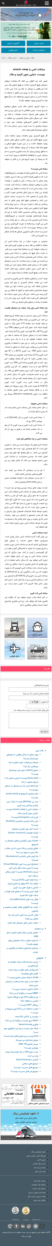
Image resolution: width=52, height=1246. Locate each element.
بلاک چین (39, 750)
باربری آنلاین (41, 1160)
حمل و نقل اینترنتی (39, 1163)
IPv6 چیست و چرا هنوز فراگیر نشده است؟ (21, 1036)
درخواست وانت (39, 50)
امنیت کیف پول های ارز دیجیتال (25, 829)
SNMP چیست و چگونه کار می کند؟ (23, 993)
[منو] (47, 3)
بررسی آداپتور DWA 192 (28, 1044)
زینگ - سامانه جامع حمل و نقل (26, 5)
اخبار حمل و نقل (40, 1171)
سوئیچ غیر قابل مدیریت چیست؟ (24, 1071)
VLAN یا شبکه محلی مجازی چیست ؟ (22, 977)
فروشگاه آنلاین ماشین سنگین (36, 1156)
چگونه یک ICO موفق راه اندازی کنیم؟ (23, 883)
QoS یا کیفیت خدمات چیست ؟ (25, 989)
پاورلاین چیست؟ (31, 1048)
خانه (3, 58)
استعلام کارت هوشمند (38, 1184)
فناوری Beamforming (28, 1024)
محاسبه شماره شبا (40, 1181)
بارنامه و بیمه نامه (40, 1167)
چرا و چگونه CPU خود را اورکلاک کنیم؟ (22, 997)
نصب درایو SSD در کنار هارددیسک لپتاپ (21, 1052)
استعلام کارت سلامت (39, 1188)
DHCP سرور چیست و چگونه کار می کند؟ (21, 1020)
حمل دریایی (39, 43)
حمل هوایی (13, 50)
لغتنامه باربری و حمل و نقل (37, 1196)
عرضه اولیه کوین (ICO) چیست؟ (25, 879)
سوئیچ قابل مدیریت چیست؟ (26, 1067)
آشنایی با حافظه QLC (29, 1001)
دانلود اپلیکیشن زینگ (38, 1152)
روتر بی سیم (33, 1055)
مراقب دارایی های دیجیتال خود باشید (22, 922)
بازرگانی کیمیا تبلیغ (40, 1200)
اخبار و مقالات (11, 58)
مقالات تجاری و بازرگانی (27, 58)
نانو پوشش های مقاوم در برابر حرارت (23, 969)
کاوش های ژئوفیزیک (29, 973)
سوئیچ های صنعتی (30, 1063)
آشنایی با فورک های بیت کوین (25, 887)
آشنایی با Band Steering (27, 1059)
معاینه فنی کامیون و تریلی (37, 1192)
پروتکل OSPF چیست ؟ (28, 1005)
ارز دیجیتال (39, 928)
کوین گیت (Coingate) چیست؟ (24, 817)
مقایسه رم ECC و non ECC (26, 1016)
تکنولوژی (39, 958)
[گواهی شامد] (15, 1210)
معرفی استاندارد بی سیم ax (27, 1040)
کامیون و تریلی (13, 43)
